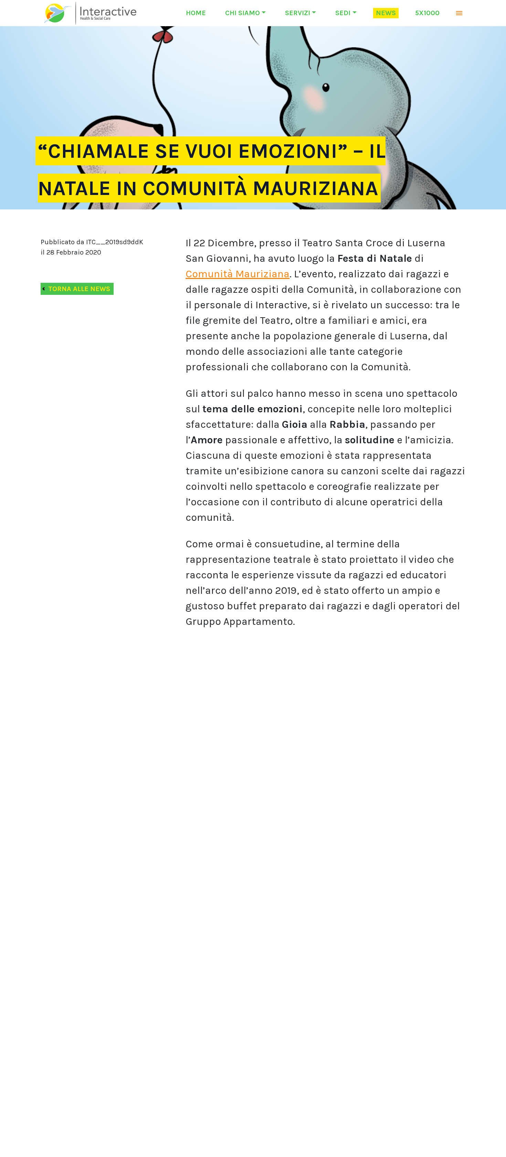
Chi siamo (242, 13)
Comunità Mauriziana (237, 274)
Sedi (342, 13)
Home (196, 13)
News (386, 13)
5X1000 (427, 13)
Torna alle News (79, 289)
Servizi (297, 13)
